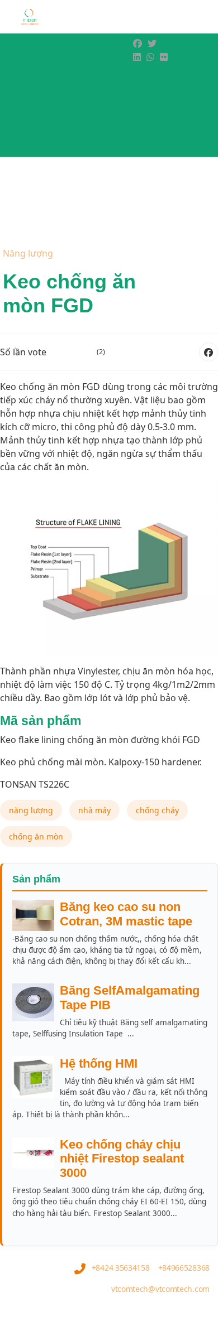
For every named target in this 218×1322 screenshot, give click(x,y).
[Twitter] (152, 43)
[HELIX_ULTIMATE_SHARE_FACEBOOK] (208, 351)
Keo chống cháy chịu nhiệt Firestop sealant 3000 (122, 1158)
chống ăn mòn (36, 836)
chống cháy (157, 810)
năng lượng (31, 810)
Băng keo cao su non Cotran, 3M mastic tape (126, 914)
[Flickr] (164, 57)
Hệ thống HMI (99, 1063)
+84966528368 (184, 1267)
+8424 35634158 (121, 1267)
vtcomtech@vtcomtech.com (160, 1289)
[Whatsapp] (150, 57)
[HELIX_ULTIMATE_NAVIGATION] (191, 50)
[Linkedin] (137, 57)
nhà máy (94, 810)
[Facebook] (137, 43)
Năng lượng (28, 253)
